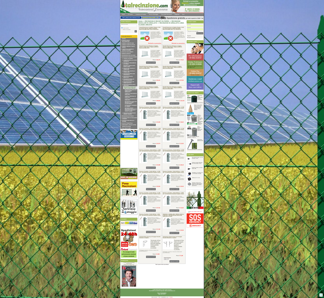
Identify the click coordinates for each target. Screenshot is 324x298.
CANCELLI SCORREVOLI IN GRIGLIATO (131, 99)
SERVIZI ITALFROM (126, 126)
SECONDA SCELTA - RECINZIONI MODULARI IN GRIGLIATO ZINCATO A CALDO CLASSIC (131, 110)
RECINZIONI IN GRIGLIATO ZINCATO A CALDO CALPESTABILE (131, 102)
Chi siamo (130, 14)
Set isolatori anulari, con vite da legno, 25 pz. (197, 158)
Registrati (177, 14)
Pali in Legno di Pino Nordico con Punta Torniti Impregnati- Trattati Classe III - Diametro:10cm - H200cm (198, 107)
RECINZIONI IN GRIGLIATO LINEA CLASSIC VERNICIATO (131, 90)
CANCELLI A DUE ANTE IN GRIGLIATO (131, 94)
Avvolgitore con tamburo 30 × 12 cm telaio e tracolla (197, 173)
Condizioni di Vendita (141, 14)
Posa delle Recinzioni (166, 14)
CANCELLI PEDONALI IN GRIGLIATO (130, 97)
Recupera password (191, 37)
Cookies (171, 297)
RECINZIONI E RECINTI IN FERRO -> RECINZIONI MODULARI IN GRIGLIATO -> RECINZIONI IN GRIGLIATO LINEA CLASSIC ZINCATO (161, 23)
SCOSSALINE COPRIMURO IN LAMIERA (131, 106)
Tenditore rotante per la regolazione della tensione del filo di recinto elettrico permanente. (197, 184)
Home (123, 14)
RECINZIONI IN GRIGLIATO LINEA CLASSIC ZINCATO (130, 88)
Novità (124, 38)
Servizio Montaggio (153, 14)
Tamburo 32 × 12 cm (196, 177)
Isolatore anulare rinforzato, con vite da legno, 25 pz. (197, 163)
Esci (183, 14)
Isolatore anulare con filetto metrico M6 (197, 168)
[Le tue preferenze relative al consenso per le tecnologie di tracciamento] (321, 295)
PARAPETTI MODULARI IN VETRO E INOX (129, 66)
